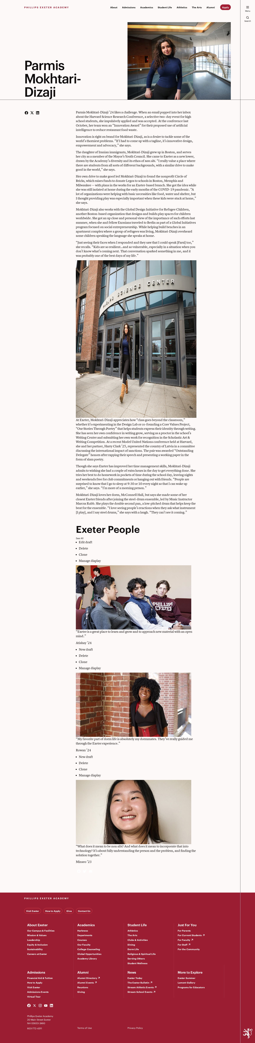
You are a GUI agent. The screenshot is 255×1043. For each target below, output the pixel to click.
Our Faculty (83, 944)
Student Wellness (137, 963)
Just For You (187, 925)
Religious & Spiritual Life (142, 953)
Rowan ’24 (83, 750)
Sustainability (35, 949)
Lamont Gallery (186, 982)
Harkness (82, 930)
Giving (81, 991)
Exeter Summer (186, 978)
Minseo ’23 (84, 862)
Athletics (182, 7)
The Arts (197, 7)
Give (69, 910)
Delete (83, 548)
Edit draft (85, 542)
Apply (225, 7)
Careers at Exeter (37, 953)
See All (79, 538)
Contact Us (84, 910)
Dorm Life (133, 949)
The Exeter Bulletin (138, 982)
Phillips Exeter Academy (46, 7)
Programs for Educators (191, 987)
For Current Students (190, 935)
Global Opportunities (89, 953)
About (113, 7)
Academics (146, 7)
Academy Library (87, 958)
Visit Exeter (32, 910)
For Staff (182, 944)
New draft (86, 649)
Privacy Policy (135, 1027)
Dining (131, 944)
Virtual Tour (34, 996)
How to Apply (52, 910)
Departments (84, 935)
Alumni (210, 7)
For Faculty (184, 939)
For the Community (189, 949)
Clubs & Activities (138, 939)
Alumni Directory (87, 978)
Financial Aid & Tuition (40, 978)
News (132, 972)
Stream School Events (140, 991)
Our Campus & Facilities (40, 930)
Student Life (165, 7)
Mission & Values (36, 935)
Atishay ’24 (84, 643)
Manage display (90, 561)
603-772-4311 (34, 1028)
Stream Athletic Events (141, 987)
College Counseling (88, 949)
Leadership (33, 939)
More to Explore (190, 972)
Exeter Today (135, 978)
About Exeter (37, 925)
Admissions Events (38, 991)
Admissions (128, 7)
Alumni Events (85, 982)
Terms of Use (84, 1027)
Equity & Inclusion (37, 944)
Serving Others (136, 958)
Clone (83, 554)
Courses (82, 939)
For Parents (184, 930)
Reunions (82, 987)
